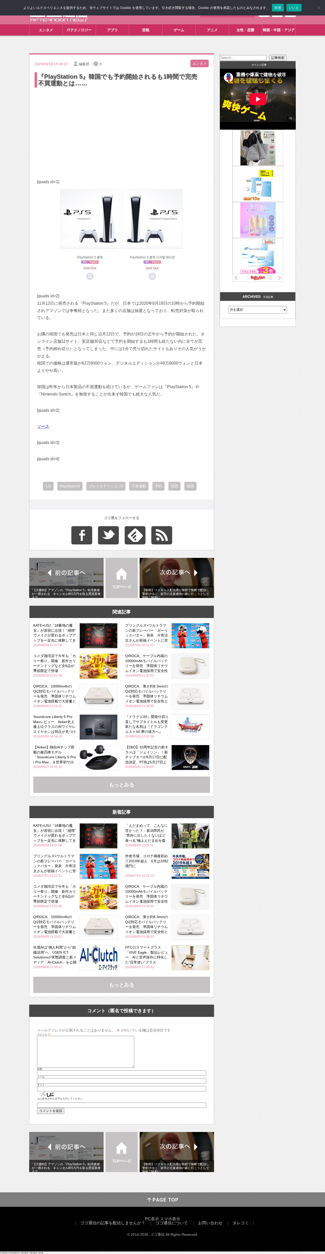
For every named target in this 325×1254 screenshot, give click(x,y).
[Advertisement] (121, 126)
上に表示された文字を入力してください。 (61, 1098)
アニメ (212, 30)
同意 (277, 8)
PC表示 (152, 1219)
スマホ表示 (170, 1219)
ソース (43, 426)
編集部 (84, 64)
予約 (158, 486)
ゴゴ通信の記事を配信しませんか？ (112, 1223)
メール (41, 1077)
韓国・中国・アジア (279, 30)
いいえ (294, 8)
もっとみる (121, 784)
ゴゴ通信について (171, 1223)
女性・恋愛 (245, 30)
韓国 (190, 486)
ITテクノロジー (79, 30)
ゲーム (179, 30)
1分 (48, 486)
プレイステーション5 (106, 486)
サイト (41, 1085)
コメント (44, 1034)
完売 (174, 486)
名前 (39, 1069)
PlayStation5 (70, 486)
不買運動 (139, 486)
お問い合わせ (210, 1223)
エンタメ (46, 30)
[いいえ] (318, 7)
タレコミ (241, 1223)
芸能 (145, 30)
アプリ (112, 30)
